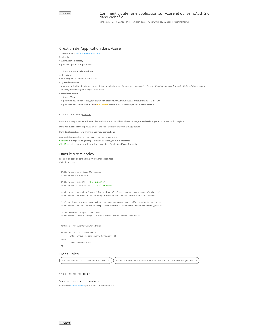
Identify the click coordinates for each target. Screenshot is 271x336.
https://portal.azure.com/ (88, 53)
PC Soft (151, 21)
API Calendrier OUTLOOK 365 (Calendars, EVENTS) (85, 260)
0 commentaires (181, 21)
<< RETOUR (65, 13)
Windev (167, 21)
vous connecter (77, 285)
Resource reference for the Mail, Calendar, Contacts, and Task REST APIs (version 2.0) (156, 260)
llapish (106, 21)
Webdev (159, 21)
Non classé (141, 21)
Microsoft (130, 21)
